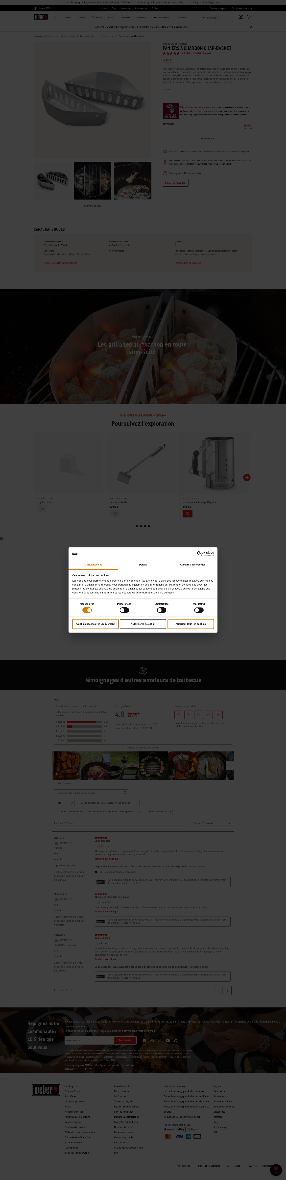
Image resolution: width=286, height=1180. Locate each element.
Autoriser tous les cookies (190, 623)
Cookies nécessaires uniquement (95, 623)
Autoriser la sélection (143, 623)
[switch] (124, 610)
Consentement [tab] (93, 564)
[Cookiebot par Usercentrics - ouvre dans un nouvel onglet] (199, 553)
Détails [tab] (143, 564)
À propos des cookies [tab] (192, 564)
